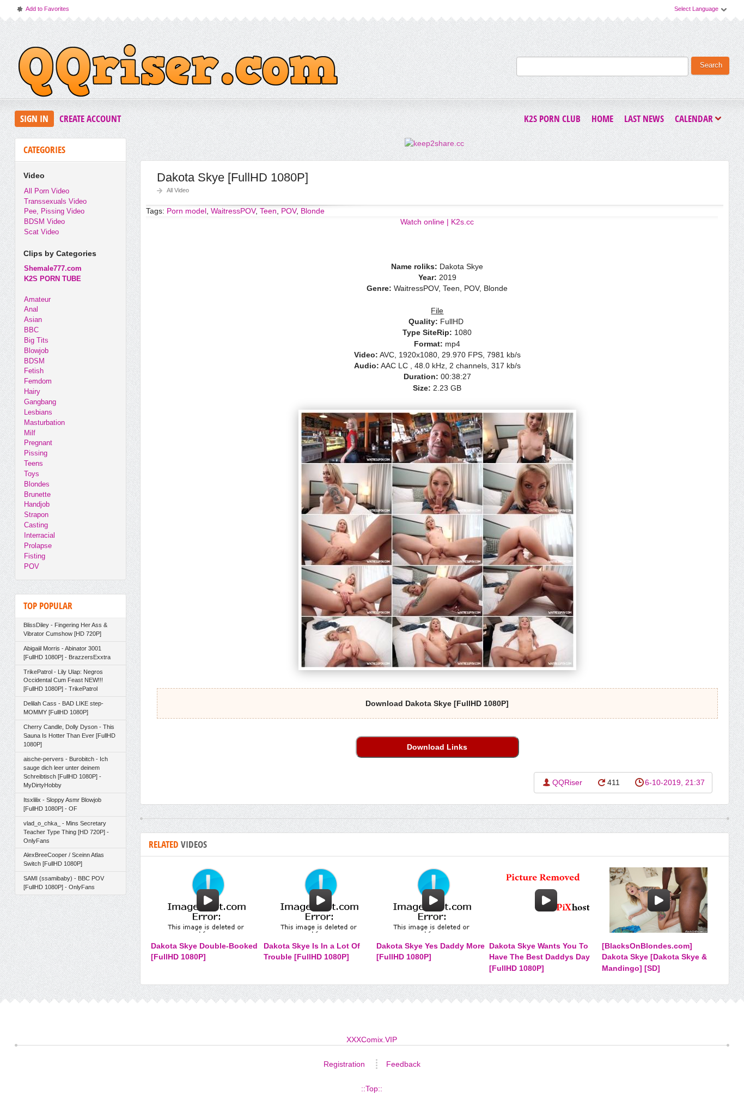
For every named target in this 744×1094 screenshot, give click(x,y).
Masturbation (44, 422)
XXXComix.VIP (371, 1039)
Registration (344, 1064)
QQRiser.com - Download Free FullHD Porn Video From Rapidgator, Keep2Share (178, 73)
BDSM (34, 361)
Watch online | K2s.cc (437, 221)
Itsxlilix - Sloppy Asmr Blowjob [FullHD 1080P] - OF (62, 804)
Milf (29, 433)
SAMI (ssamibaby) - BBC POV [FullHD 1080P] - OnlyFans (63, 882)
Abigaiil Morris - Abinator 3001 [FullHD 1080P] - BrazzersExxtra (67, 652)
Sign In (34, 118)
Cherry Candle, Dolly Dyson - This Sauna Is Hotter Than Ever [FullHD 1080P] (69, 735)
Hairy (32, 391)
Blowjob (36, 351)
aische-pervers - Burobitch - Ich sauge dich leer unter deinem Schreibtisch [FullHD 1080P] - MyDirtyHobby (65, 772)
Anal (31, 309)
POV (31, 566)
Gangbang (40, 402)
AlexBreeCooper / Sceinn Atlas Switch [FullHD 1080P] (63, 859)
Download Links (437, 747)
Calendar (696, 119)
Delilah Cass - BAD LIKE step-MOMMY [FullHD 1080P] (63, 707)
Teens (33, 463)
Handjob (37, 504)
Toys (31, 474)
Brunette (37, 494)
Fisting (34, 556)
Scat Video (41, 232)
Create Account (90, 118)
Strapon (36, 514)
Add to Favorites (42, 11)
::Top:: (371, 1088)
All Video (178, 190)
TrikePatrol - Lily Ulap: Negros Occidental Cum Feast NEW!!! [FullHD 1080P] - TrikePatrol (63, 680)
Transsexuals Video (55, 201)
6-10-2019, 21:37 (675, 782)
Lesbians (38, 412)
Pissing (35, 453)
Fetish (34, 371)
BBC (31, 330)
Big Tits (36, 340)
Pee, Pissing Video (54, 211)
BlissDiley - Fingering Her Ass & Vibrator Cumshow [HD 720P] (65, 629)
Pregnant (38, 443)
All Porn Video (46, 191)
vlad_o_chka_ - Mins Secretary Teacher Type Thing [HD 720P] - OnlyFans (66, 832)
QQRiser (567, 782)
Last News (644, 118)
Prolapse (38, 546)
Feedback (403, 1064)
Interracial (39, 535)
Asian (33, 319)
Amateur (37, 299)
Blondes (37, 484)
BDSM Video (44, 221)
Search (711, 65)
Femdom (38, 381)
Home (602, 118)
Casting (36, 525)
